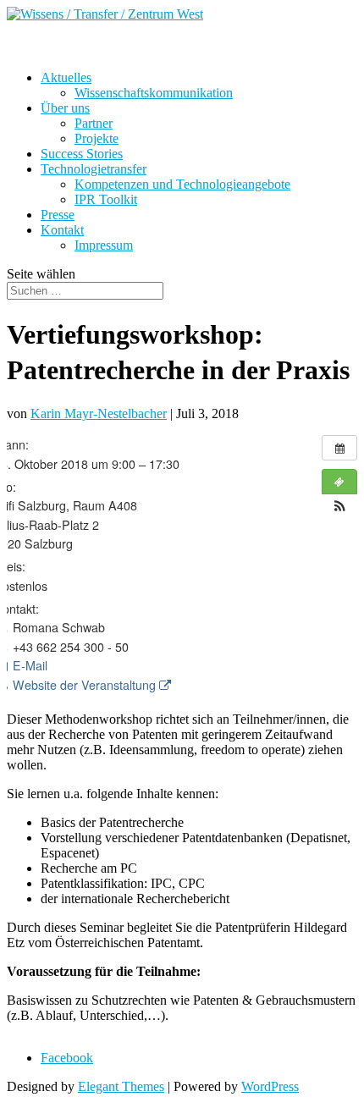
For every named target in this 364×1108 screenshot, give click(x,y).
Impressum (103, 245)
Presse (57, 214)
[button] (339, 505)
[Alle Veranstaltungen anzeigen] (339, 447)
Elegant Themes (121, 1086)
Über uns (65, 108)
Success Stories (82, 153)
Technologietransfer (93, 169)
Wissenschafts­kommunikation (153, 92)
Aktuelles (66, 77)
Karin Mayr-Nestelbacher (98, 413)
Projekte (96, 138)
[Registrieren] (339, 481)
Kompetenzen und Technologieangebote (182, 184)
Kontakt (62, 230)
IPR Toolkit (105, 199)
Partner (93, 123)
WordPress (270, 1086)
